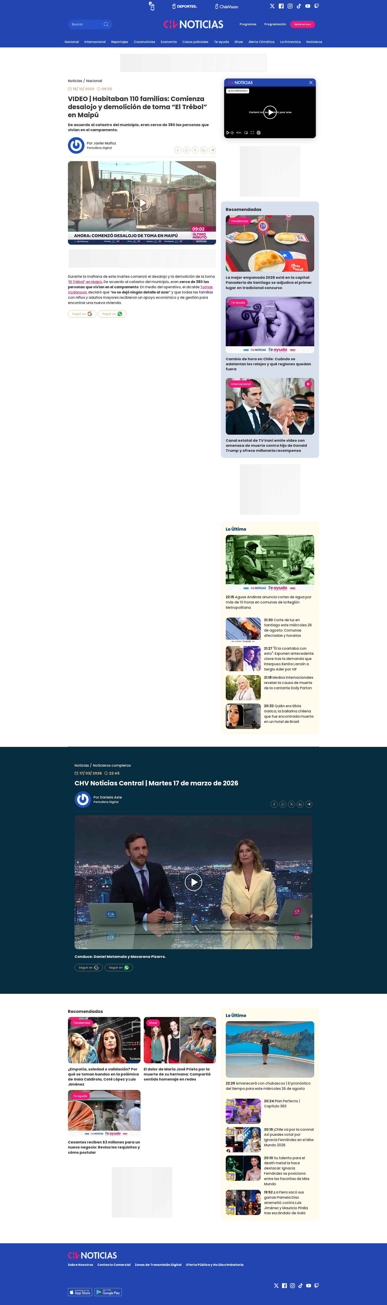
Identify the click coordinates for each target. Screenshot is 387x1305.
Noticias (75, 80)
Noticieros (314, 42)
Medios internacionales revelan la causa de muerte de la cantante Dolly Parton (288, 682)
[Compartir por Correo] (212, 150)
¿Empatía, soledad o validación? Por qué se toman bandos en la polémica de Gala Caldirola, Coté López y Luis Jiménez (103, 1077)
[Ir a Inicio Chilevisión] (226, 6)
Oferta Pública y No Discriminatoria (214, 1265)
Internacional (95, 42)
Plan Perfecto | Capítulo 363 (282, 1104)
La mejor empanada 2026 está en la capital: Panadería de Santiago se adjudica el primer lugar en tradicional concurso (269, 282)
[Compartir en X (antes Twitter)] (195, 150)
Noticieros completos (112, 765)
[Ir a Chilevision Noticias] (193, 1255)
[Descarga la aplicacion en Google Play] (80, 1292)
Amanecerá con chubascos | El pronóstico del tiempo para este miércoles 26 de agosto (268, 1086)
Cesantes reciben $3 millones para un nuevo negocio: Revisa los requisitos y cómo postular (104, 1147)
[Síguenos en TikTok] (298, 6)
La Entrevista (290, 42)
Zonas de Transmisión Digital (158, 1265)
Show (239, 42)
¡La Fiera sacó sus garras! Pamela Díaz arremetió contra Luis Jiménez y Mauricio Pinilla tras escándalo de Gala (286, 1202)
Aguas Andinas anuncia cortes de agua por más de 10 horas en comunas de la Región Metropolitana (268, 602)
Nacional (72, 42)
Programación (275, 24)
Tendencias (239, 221)
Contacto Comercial (114, 1265)
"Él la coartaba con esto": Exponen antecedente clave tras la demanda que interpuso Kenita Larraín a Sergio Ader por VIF (289, 659)
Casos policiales (195, 42)
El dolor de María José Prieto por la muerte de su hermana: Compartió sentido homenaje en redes (177, 1074)
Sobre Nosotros (80, 1265)
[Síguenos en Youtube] (307, 6)
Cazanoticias (144, 42)
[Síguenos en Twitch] (316, 6)
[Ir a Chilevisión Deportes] (185, 6)
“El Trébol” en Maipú (85, 281)
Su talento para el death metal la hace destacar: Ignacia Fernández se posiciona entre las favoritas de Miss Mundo (286, 1171)
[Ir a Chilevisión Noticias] (193, 24)
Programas (248, 24)
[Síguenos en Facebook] (281, 6)
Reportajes (119, 42)
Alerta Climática (262, 42)
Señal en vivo (302, 24)
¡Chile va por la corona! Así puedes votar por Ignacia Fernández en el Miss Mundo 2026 (289, 1137)
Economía (169, 42)
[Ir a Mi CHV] (151, 6)
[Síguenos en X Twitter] (272, 6)
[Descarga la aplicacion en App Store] (108, 1292)
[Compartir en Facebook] (177, 150)
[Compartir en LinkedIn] (203, 150)
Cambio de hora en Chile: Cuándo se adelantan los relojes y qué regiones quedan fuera (268, 364)
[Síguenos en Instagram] (290, 6)
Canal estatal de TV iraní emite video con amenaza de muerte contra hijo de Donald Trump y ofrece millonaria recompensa (266, 445)
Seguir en (79, 314)
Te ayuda (221, 42)
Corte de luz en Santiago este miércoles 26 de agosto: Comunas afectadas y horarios (288, 628)
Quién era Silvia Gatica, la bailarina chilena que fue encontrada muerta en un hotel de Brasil (288, 714)
